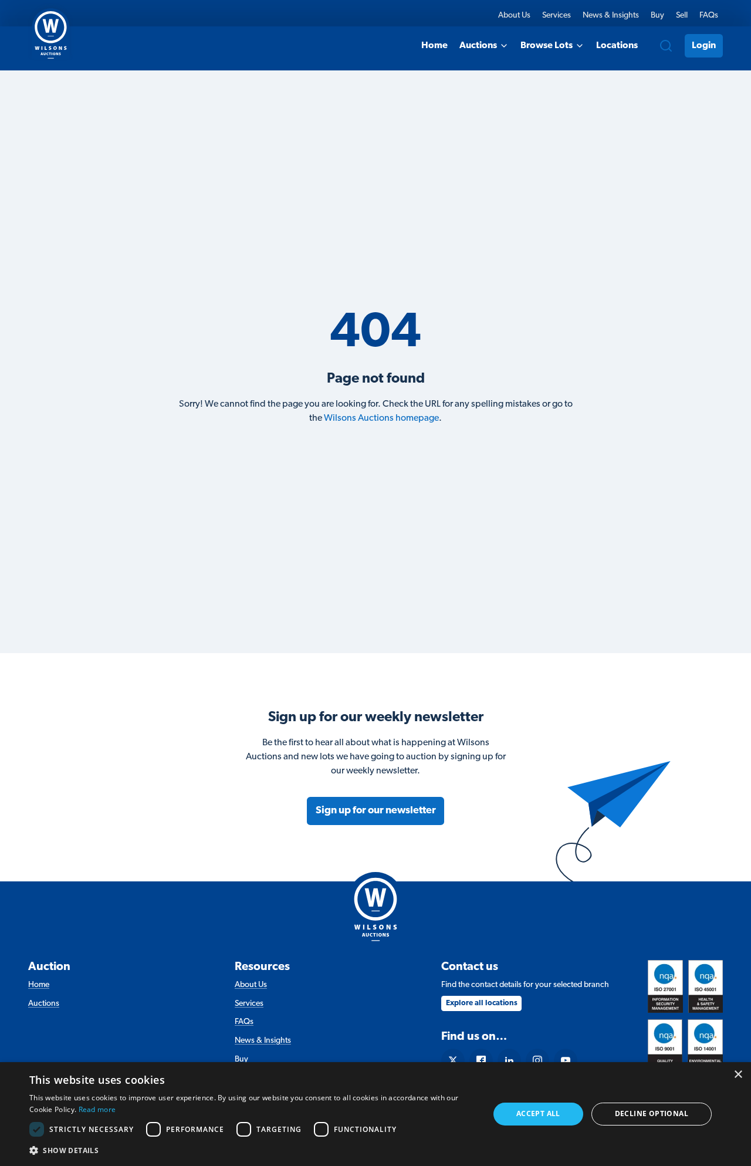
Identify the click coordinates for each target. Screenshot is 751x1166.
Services (556, 15)
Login (704, 45)
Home (434, 45)
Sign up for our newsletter (376, 811)
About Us (514, 15)
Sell (682, 15)
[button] (252, 1150)
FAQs (708, 15)
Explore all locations (481, 1003)
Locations (617, 45)
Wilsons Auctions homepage (381, 418)
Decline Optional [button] (651, 1113)
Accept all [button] (538, 1113)
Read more (97, 1109)
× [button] (737, 1074)
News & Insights (611, 15)
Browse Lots (546, 45)
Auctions (478, 45)
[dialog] (375, 1114)
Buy (657, 15)
